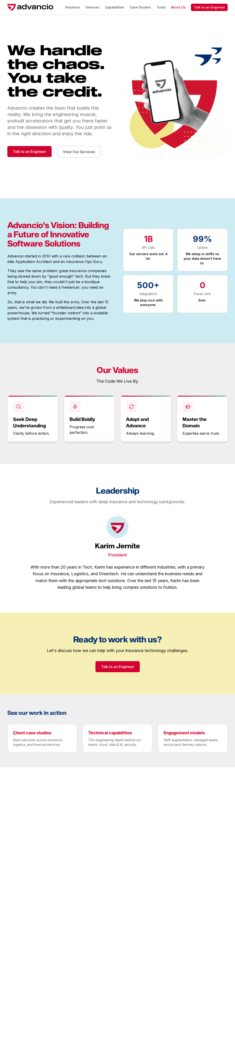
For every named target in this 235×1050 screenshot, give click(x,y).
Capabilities (114, 7)
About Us (178, 7)
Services (92, 7)
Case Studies (140, 7)
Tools (161, 7)
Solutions (72, 7)
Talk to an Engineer (209, 7)
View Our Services (79, 151)
